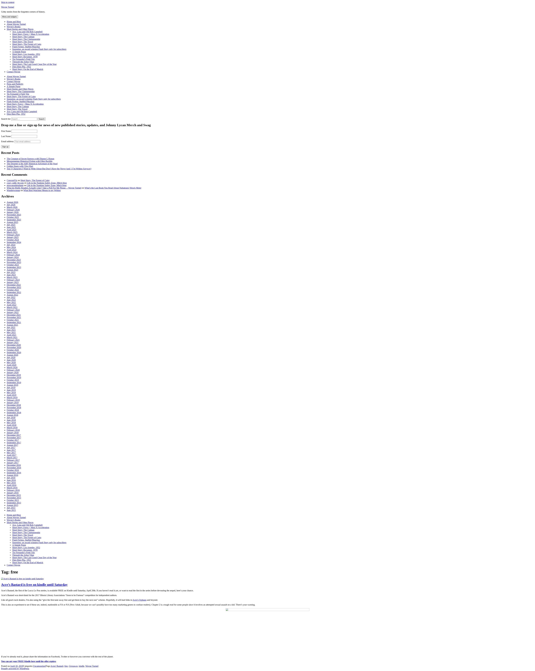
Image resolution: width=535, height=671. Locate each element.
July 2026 (11, 205)
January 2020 (13, 372)
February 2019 (13, 400)
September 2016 (14, 472)
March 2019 (12, 397)
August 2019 (12, 385)
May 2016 (11, 483)
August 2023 (12, 270)
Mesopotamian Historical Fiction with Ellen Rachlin (29, 161)
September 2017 (14, 442)
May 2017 (11, 452)
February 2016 (13, 490)
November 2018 (14, 407)
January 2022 (13, 312)
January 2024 (13, 257)
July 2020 (11, 357)
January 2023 (13, 282)
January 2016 (13, 493)
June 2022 (11, 300)
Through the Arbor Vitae (23, 62)
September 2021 (14, 322)
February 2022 (13, 310)
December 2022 (14, 285)
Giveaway (73, 666)
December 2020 (14, 345)
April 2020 (11, 365)
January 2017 (13, 462)
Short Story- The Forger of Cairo (26, 44)
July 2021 (11, 327)
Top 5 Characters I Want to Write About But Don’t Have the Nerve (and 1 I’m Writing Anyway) (49, 169)
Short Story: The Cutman (23, 36)
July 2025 (11, 225)
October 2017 (13, 440)
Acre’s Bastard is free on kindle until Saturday (34, 584)
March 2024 (12, 252)
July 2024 (11, 245)
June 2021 (11, 330)
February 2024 (13, 255)
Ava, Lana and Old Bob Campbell (27, 31)
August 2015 (12, 505)
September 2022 (14, 292)
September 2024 (14, 242)
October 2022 (13, 290)
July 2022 (11, 297)
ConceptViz (12, 180)
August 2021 (12, 325)
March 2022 (12, 307)
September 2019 (14, 382)
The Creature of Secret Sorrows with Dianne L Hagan (30, 158)
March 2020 (12, 367)
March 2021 (12, 337)
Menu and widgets (9, 17)
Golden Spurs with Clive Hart (20, 166)
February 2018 (13, 430)
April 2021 (11, 335)
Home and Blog (14, 21)
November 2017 (14, 437)
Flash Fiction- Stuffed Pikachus (26, 46)
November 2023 (14, 262)
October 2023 (13, 265)
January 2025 (13, 237)
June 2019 (11, 390)
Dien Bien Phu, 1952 (21, 67)
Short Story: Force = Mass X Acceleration (30, 34)
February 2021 (13, 340)
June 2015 (11, 510)
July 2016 (11, 478)
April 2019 (11, 395)
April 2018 (11, 425)
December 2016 (14, 465)
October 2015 (13, 500)
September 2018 (14, 412)
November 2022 (14, 287)
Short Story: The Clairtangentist (26, 39)
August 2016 (12, 475)
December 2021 (14, 315)
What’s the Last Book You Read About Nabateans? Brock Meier (113, 188)
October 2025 (13, 217)
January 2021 (13, 342)
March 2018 (12, 427)
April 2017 (11, 455)
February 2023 (13, 280)
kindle (81, 666)
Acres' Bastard (56, 666)
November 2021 (14, 317)
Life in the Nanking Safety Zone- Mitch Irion (47, 183)
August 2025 (12, 222)
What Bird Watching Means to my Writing (42, 190)
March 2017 (12, 457)
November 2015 (14, 498)
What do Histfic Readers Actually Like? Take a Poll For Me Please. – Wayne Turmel (44, 188)
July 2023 (11, 272)
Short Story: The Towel (22, 41)
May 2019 (11, 392)
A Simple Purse (19, 52)
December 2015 (14, 495)
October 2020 (13, 350)
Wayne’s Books (13, 26)
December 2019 (14, 375)
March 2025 (12, 232)
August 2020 (12, 355)
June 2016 (11, 480)
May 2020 (11, 362)
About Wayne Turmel (16, 24)
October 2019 (13, 380)
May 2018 (11, 422)
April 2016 (11, 485)
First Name (6, 131)
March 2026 (12, 207)
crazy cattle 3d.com (15, 183)
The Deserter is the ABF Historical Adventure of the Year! (32, 163)
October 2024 (13, 240)
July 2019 (11, 387)
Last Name (6, 136)
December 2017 (14, 435)
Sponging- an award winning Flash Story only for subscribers (39, 49)
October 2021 (13, 320)
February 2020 (13, 370)
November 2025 (14, 215)
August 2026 (12, 202)
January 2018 (13, 432)
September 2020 (14, 352)
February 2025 (13, 235)
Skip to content (7, 2)
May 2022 (11, 302)
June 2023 (11, 275)
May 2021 (11, 332)
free (66, 666)
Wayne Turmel (7, 7)
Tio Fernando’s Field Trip (23, 59)
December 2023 (14, 260)
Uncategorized (39, 666)
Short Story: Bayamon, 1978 (24, 57)
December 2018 (14, 405)
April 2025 (11, 230)
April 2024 (11, 250)
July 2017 (11, 447)
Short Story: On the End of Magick (27, 69)
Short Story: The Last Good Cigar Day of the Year (34, 64)
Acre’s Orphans (139, 600)
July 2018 (11, 417)
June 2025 (11, 227)
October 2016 (13, 470)
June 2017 (11, 450)
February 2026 (13, 210)
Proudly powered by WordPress (15, 668)
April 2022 (11, 305)
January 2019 (13, 402)
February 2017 (13, 460)
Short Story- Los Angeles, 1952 (26, 54)
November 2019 (14, 377)
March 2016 (12, 488)
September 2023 (14, 267)
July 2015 (11, 508)
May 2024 (11, 247)
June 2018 (11, 420)
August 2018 (12, 415)
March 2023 (12, 277)
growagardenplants (15, 185)
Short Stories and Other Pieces (20, 29)
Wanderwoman (13, 190)
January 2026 (13, 212)
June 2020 (11, 360)
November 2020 (14, 347)
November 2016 (14, 467)
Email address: (7, 141)
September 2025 (14, 220)
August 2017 (12, 445)
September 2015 (14, 503)
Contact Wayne (13, 72)
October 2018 (13, 410)
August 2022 (12, 295)
